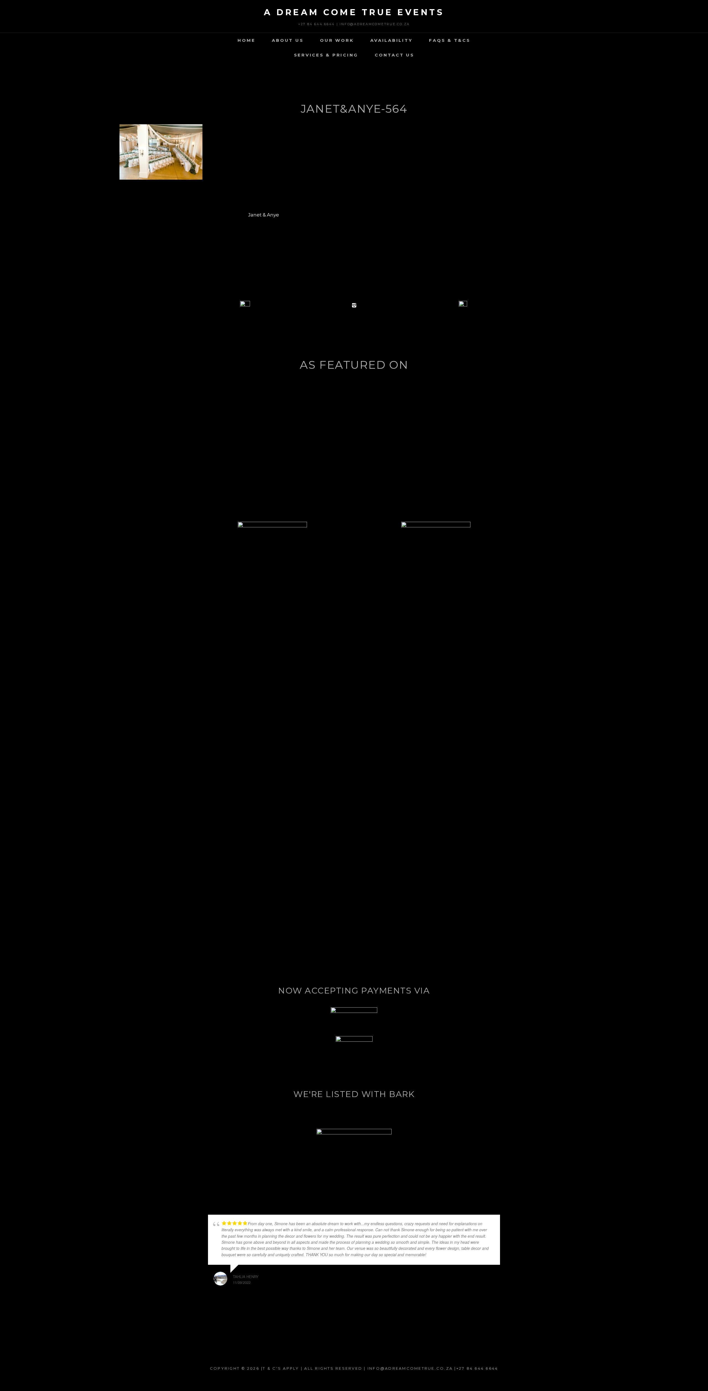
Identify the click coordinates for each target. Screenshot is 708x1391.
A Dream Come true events (354, 12)
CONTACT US (394, 55)
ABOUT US (287, 40)
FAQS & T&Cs (449, 40)
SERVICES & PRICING (326, 55)
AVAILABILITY (391, 40)
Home (246, 40)
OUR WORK (337, 40)
